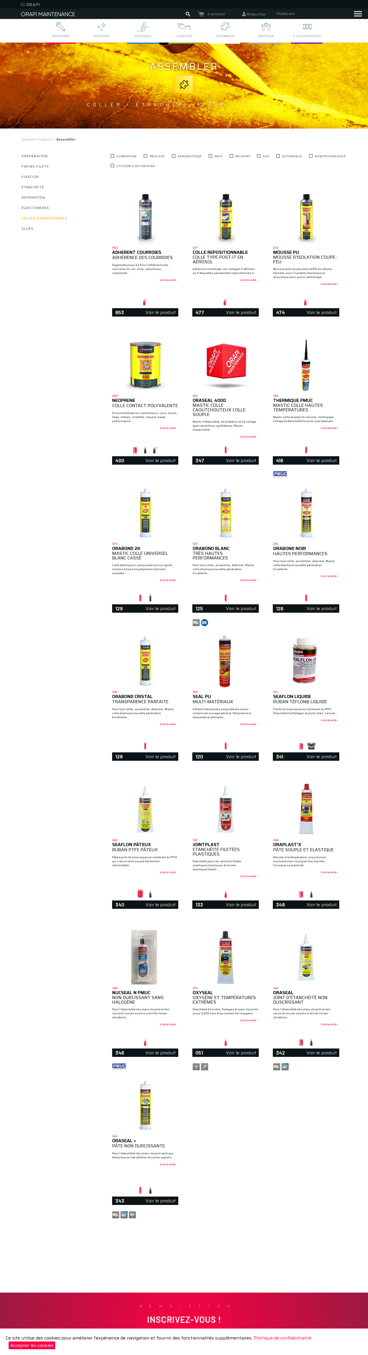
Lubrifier (184, 36)
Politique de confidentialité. (283, 1337)
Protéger (266, 36)
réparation (33, 197)
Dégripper (61, 36)
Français (286, 13)
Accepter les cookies (31, 1345)
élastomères (35, 207)
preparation (35, 156)
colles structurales (44, 218)
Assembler (225, 36)
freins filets (35, 166)
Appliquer (143, 36)
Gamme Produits (37, 139)
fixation (30, 176)
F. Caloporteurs (307, 36)
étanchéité (33, 187)
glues (28, 228)
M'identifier (256, 14)
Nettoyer (102, 36)
